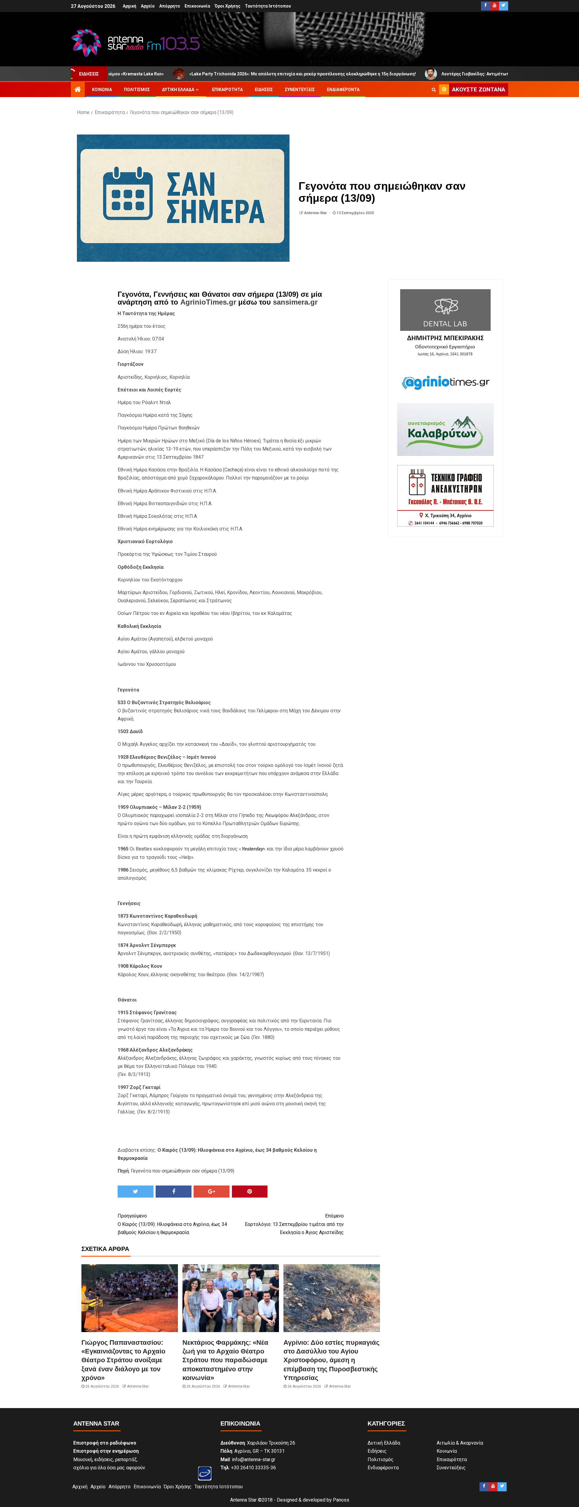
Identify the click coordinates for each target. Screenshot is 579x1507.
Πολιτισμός (137, 89)
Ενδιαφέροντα (343, 89)
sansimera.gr (295, 302)
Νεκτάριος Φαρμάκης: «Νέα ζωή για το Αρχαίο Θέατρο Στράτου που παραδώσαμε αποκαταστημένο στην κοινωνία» (225, 1360)
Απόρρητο (169, 6)
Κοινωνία (102, 89)
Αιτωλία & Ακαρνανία (460, 1443)
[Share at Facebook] (173, 1192)
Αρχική (129, 6)
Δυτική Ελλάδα (178, 89)
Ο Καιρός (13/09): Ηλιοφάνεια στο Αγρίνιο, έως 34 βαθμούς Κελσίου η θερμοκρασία (172, 1224)
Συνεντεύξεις (300, 89)
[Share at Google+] (211, 1192)
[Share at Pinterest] (250, 1192)
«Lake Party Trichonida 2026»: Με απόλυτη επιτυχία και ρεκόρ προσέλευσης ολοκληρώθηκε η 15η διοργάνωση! (238, 73)
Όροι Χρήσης (227, 6)
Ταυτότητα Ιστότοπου (268, 6)
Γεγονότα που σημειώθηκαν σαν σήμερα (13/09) (182, 1171)
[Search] (434, 89)
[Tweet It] (135, 1192)
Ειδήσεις (264, 89)
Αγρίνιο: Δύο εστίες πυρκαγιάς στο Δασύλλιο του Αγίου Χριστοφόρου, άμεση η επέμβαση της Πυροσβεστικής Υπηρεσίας (331, 1360)
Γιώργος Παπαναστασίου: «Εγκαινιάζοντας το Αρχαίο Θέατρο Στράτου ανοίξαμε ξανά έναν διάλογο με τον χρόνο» (123, 1360)
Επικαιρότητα (227, 89)
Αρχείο (148, 6)
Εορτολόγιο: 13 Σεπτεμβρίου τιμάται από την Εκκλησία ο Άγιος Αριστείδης (294, 1224)
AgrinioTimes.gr (208, 302)
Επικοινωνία (197, 6)
